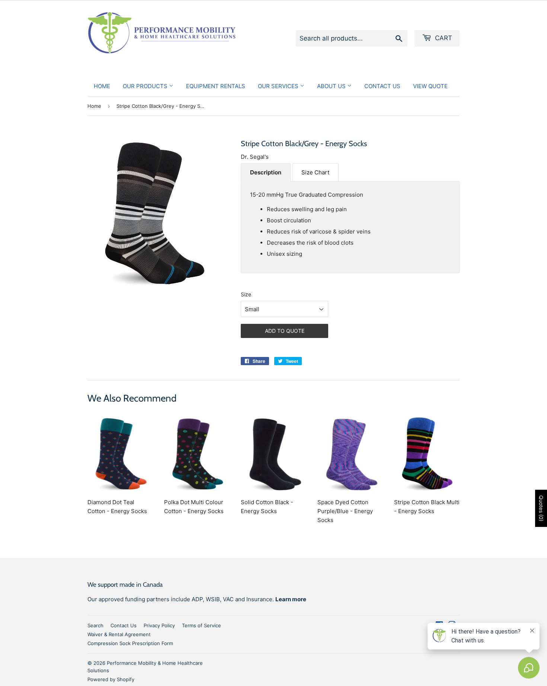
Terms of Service (201, 625)
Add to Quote (284, 331)
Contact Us (382, 86)
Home (102, 86)
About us (332, 86)
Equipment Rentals (215, 86)
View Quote (430, 86)
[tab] (266, 172)
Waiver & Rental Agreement (119, 634)
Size (246, 294)
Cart (442, 38)
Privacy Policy (159, 625)
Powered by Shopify (110, 679)
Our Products (146, 86)
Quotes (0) (541, 509)
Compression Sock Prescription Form (130, 643)
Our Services (279, 86)
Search (95, 625)
